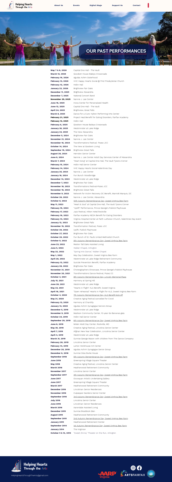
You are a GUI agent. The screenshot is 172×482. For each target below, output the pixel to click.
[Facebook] (139, 468)
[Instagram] (133, 468)
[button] (58, 5)
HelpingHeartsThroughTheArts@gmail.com (29, 475)
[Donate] (148, 5)
